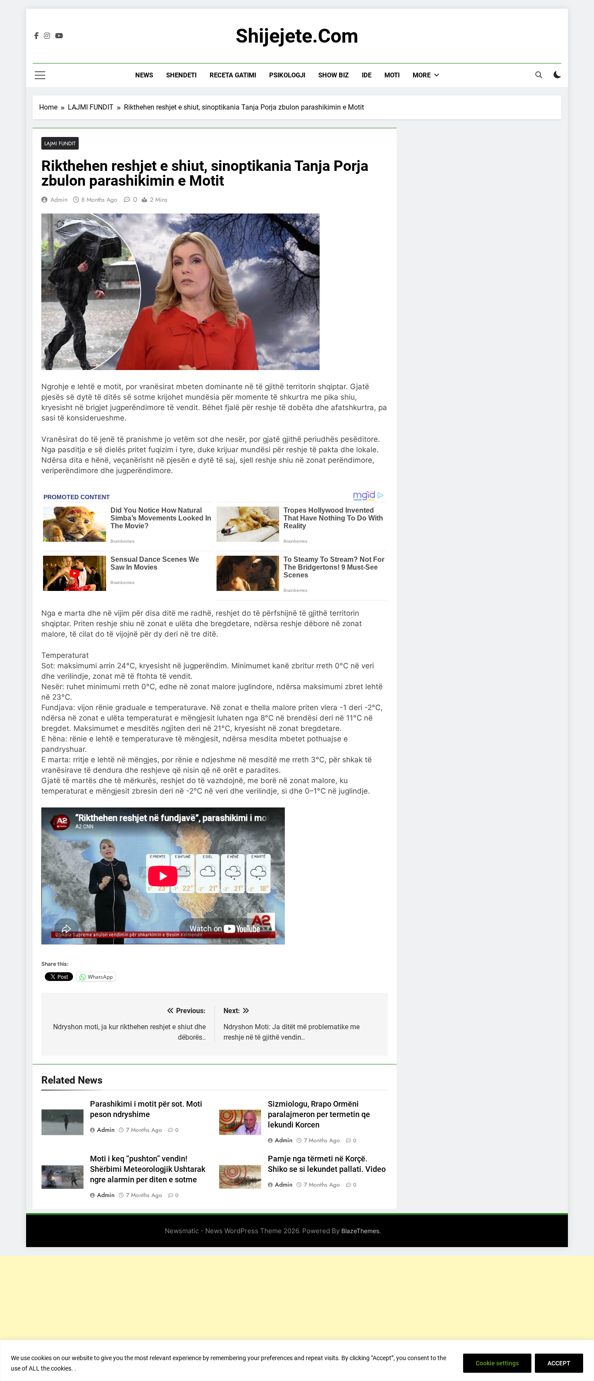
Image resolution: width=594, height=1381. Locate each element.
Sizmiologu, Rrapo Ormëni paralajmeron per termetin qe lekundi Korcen (319, 1114)
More (421, 75)
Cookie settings (497, 1363)
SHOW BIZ (333, 75)
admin (58, 199)
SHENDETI (181, 75)
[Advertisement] (297, 1317)
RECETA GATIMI (233, 75)
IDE (366, 75)
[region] (297, 1360)
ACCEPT (559, 1363)
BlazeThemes (360, 1230)
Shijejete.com (297, 35)
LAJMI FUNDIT (60, 143)
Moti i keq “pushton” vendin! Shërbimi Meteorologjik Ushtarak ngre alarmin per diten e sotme (147, 1169)
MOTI (392, 75)
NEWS (144, 75)
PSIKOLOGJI (287, 75)
